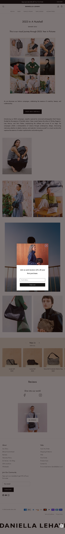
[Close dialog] (46, 245)
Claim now (33, 285)
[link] (32, 254)
